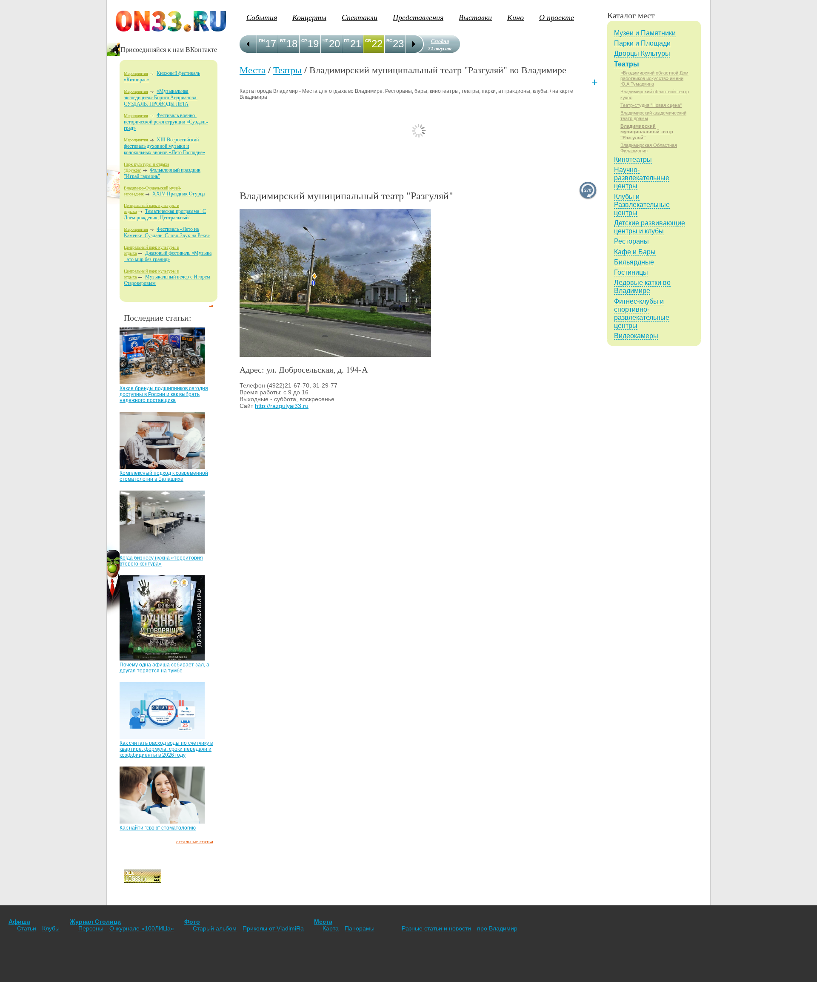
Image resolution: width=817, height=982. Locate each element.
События (261, 17)
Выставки (475, 17)
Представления (418, 17)
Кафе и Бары (635, 252)
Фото (192, 921)
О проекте (556, 17)
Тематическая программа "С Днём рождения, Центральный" (165, 214)
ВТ (283, 40)
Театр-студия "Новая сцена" (651, 105)
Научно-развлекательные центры (641, 178)
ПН (262, 40)
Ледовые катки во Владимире (642, 286)
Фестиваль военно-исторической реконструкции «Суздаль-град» (166, 121)
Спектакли (359, 17)
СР (304, 40)
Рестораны (631, 241)
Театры (287, 69)
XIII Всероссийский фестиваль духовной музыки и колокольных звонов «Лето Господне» (164, 146)
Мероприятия (136, 73)
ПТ (346, 40)
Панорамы (359, 928)
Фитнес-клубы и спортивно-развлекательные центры (641, 314)
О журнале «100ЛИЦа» (141, 928)
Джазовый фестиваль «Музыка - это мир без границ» (167, 256)
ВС (389, 40)
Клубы (51, 928)
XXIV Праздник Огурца (178, 194)
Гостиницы (631, 272)
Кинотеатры (633, 159)
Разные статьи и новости (436, 928)
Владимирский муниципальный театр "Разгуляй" (646, 131)
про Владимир (497, 928)
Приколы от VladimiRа (273, 928)
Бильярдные (634, 262)
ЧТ (325, 40)
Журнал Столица (95, 921)
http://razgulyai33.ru (282, 405)
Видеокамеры (636, 335)
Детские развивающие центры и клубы (649, 227)
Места (253, 69)
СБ (368, 40)
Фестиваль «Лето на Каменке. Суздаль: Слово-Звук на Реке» (167, 232)
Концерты (309, 17)
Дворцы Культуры (642, 53)
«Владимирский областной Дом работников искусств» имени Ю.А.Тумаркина (654, 78)
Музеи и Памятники (645, 33)
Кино (515, 17)
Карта (331, 928)
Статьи (26, 928)
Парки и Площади (642, 43)
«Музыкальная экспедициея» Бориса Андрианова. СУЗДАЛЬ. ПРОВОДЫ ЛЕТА (160, 97)
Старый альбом (215, 928)
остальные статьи (194, 841)
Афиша (19, 921)
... (211, 304)
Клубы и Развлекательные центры (642, 204)
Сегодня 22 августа (439, 44)
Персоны (90, 928)
